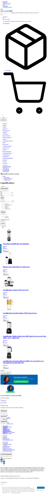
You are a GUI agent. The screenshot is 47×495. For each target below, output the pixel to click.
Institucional (5, 1)
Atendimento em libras (7, 7)
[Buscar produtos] (1, 14)
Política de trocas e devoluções (9, 432)
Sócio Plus (5, 2)
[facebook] (0, 484)
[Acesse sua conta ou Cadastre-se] (3, 18)
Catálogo (4, 428)
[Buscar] (13, 201)
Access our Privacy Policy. (16, 492)
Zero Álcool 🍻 (6, 171)
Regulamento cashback (7, 433)
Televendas (5, 419)
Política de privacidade (7, 448)
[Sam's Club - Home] (6, 11)
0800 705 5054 (5, 405)
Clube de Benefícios (7, 3)
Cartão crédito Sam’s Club (8, 423)
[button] (41, 490)
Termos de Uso (6, 447)
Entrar (8, 23)
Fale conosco (5, 425)
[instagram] (2, 484)
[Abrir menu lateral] (1, 9)
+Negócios (5, 445)
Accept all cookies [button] (40, 487)
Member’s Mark (6, 438)
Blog (4, 4)
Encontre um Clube (6, 431)
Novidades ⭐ (6, 165)
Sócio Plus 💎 (6, 167)
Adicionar (6, 251)
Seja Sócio (5, 16)
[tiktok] (1, 484)
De (12, 192)
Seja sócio (5, 436)
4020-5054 (4, 400)
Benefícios (5, 437)
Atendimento (5, 5)
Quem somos (5, 427)
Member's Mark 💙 (7, 166)
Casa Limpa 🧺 (6, 169)
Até (12, 195)
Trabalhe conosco (6, 430)
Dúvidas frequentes (6, 429)
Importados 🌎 (6, 170)
